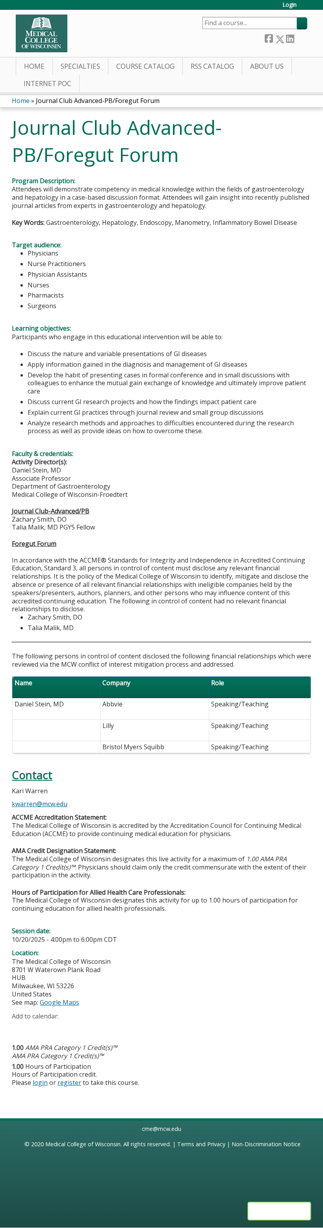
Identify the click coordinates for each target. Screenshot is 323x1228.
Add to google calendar (20, 1028)
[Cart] (305, 7)
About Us (267, 66)
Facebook (269, 37)
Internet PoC (47, 83)
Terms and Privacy (201, 1144)
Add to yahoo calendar (38, 1028)
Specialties (80, 66)
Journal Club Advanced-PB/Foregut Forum (98, 100)
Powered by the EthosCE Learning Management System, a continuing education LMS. (279, 1211)
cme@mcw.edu (161, 1128)
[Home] (41, 33)
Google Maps (59, 1002)
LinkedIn (290, 37)
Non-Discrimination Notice (266, 1144)
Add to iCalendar (55, 1028)
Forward (300, 37)
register (69, 1082)
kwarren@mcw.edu (39, 804)
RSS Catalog (212, 66)
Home (34, 66)
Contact (32, 775)
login (40, 1082)
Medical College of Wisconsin (83, 1144)
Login (289, 5)
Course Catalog (145, 66)
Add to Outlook (74, 1028)
